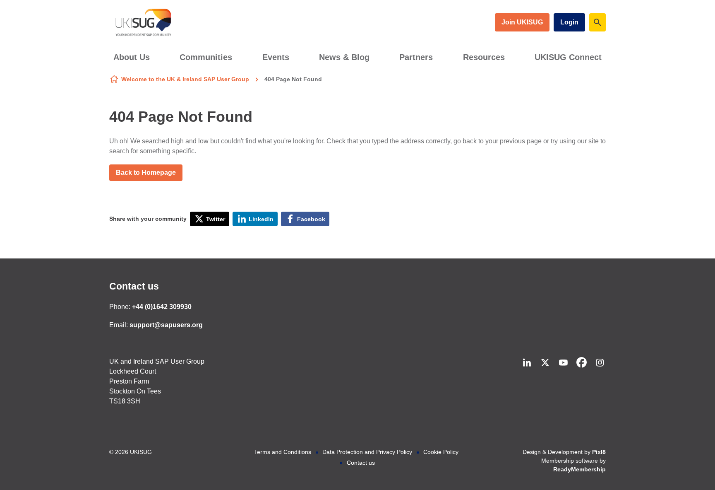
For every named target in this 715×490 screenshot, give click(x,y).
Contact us (134, 286)
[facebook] (581, 363)
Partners (416, 57)
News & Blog (344, 57)
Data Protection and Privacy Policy (367, 452)
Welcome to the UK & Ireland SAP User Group (185, 79)
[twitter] (545, 363)
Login (569, 22)
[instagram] (599, 363)
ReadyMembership (579, 469)
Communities (206, 57)
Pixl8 (599, 452)
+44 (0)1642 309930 (162, 306)
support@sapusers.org (166, 324)
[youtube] (563, 363)
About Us (131, 57)
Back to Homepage (146, 172)
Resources (484, 57)
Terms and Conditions (282, 452)
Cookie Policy (440, 452)
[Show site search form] (597, 22)
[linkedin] (527, 363)
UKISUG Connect (568, 57)
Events (275, 57)
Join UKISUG (522, 22)
